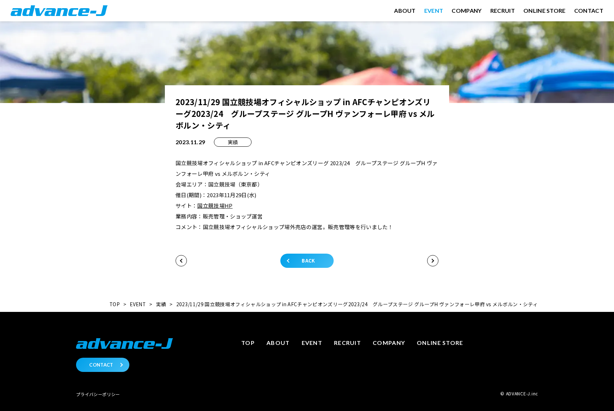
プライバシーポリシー (98, 394)
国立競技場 (211, 205)
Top (248, 342)
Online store (440, 342)
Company (389, 342)
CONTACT (101, 365)
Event (312, 342)
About (278, 342)
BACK (308, 260)
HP (229, 205)
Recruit (347, 342)
